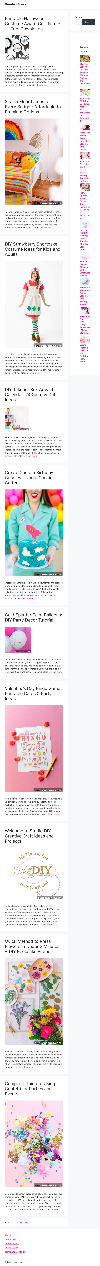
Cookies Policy (12, 1243)
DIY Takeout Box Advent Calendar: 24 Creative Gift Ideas (31, 394)
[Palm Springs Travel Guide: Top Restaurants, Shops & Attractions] (85, 187)
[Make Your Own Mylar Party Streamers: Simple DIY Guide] (85, 310)
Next (23, 1222)
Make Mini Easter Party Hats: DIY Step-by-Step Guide (85, 141)
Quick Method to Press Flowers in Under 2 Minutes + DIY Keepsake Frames (32, 946)
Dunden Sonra (15, 4)
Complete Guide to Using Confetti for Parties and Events (30, 1088)
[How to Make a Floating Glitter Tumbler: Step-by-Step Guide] (85, 224)
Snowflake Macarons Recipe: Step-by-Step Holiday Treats (85, 296)
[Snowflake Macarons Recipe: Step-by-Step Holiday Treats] (85, 281)
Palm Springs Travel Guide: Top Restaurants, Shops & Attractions (85, 205)
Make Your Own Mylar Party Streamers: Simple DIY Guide (85, 324)
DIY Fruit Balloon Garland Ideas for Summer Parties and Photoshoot (85, 75)
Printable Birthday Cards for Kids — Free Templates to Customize (85, 109)
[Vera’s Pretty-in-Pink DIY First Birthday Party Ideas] (85, 339)
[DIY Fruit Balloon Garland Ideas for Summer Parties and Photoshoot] (85, 58)
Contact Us (10, 1239)
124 (16, 1222)
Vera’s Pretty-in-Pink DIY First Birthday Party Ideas (85, 353)
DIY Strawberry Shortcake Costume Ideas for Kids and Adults (32, 249)
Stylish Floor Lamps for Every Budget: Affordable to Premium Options (33, 106)
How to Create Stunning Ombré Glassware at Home (85, 268)
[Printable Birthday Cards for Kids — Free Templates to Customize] (85, 92)
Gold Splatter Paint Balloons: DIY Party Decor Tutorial (33, 617)
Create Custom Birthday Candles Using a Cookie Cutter (29, 477)
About (8, 1235)
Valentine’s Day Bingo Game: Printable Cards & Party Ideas (33, 693)
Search (78, 17)
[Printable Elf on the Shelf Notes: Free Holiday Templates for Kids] (85, 155)
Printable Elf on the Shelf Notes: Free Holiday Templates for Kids (85, 171)
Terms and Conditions (15, 1252)
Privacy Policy (11, 1247)
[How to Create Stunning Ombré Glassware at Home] (85, 255)
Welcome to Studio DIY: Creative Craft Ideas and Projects (29, 836)
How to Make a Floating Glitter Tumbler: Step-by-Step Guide (84, 240)
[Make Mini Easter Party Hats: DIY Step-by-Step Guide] (85, 126)
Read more (42, 85)
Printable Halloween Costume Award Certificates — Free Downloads (33, 23)
